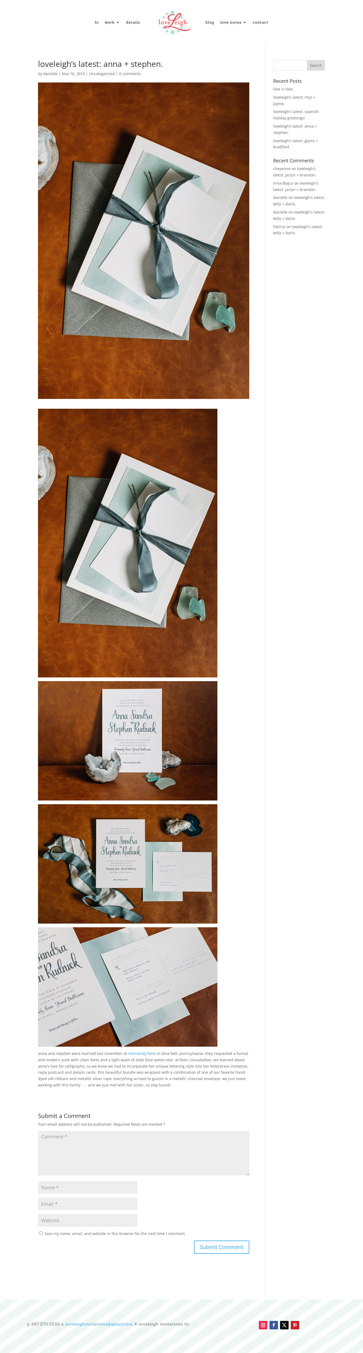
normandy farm (142, 1053)
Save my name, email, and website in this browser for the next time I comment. (115, 1233)
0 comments (130, 73)
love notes (231, 22)
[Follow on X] (284, 1325)
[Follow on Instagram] (263, 1325)
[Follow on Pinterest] (295, 1325)
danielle (50, 73)
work (110, 22)
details (133, 22)
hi (97, 22)
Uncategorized (102, 73)
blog (209, 22)
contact (260, 22)
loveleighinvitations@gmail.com (99, 1323)
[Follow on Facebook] (273, 1325)
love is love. (283, 89)
